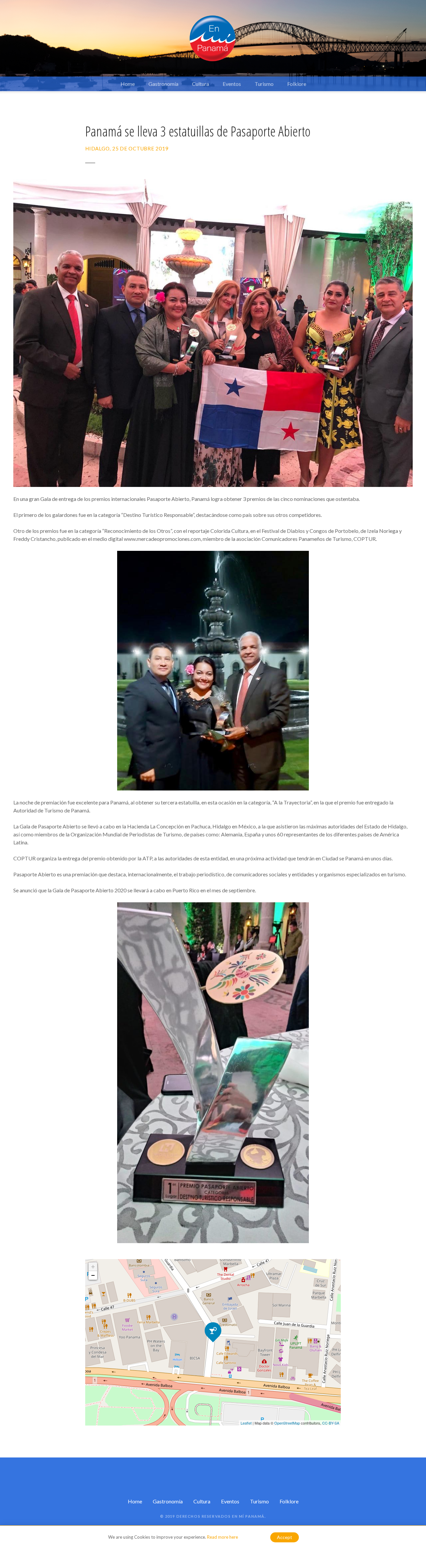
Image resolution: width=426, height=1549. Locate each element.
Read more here (222, 1537)
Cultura (200, 84)
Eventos (232, 84)
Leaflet (246, 1423)
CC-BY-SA (330, 1423)
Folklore (296, 84)
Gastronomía (163, 84)
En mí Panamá (248, 1516)
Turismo (264, 84)
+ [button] (93, 1266)
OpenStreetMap (287, 1423)
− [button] (93, 1275)
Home (127, 84)
